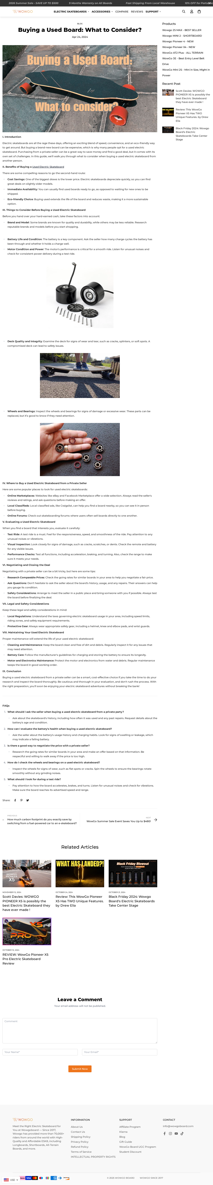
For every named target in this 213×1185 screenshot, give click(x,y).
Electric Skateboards (70, 11)
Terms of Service (81, 1151)
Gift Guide (125, 1141)
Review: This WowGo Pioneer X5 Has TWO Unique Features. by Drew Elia (80, 901)
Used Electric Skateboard (48, 166)
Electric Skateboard (44, 1126)
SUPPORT (152, 11)
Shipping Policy (80, 1136)
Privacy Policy (79, 1141)
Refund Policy (79, 1146)
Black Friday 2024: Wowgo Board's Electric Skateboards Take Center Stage (132, 901)
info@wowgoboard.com (178, 1126)
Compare (121, 11)
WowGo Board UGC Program (137, 1146)
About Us (77, 1126)
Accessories (101, 11)
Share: (6, 800)
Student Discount (130, 1151)
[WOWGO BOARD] (23, 11)
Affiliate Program (130, 1126)
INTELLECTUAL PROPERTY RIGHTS (93, 1156)
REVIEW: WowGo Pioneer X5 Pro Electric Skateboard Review (25, 959)
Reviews (137, 11)
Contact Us (78, 1131)
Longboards (20, 1145)
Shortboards (37, 1145)
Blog (80, 23)
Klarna (123, 1131)
